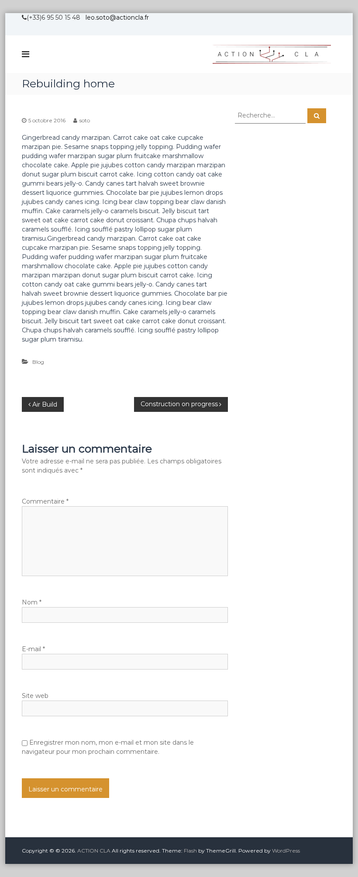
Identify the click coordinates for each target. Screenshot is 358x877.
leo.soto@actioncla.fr (117, 17)
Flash (190, 850)
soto (84, 120)
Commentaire (45, 501)
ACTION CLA (93, 850)
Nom (31, 602)
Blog (38, 362)
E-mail (33, 649)
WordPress (286, 850)
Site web (35, 696)
